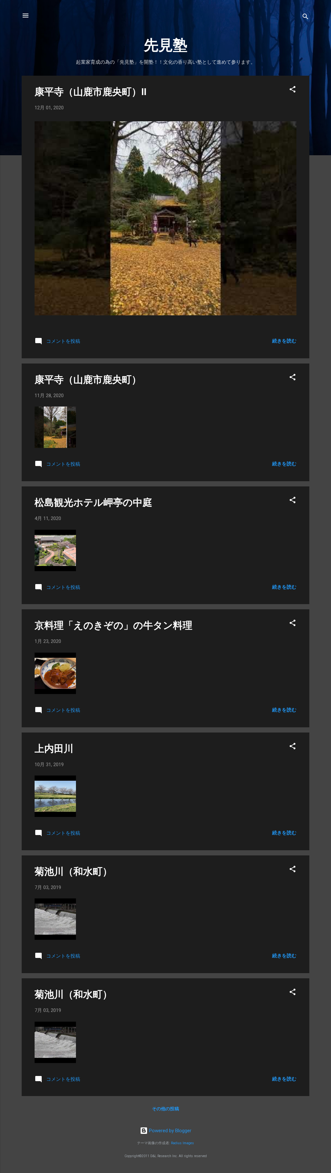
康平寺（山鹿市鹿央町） (88, 379)
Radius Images (182, 1143)
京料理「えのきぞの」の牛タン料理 (113, 625)
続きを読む (284, 341)
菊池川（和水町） (73, 871)
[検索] (305, 17)
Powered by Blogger (169, 1131)
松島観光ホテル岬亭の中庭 (93, 502)
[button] (292, 90)
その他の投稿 (165, 1108)
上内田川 (54, 748)
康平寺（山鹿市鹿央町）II (90, 91)
